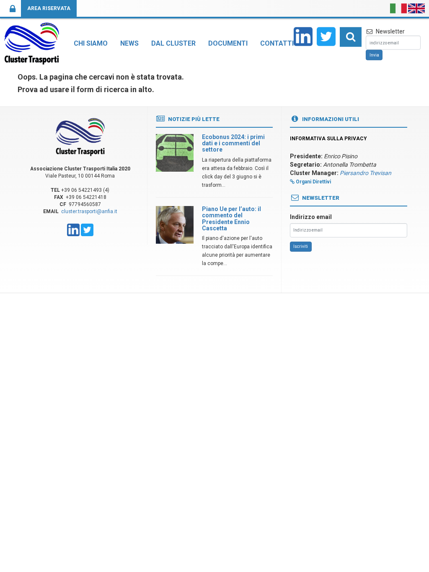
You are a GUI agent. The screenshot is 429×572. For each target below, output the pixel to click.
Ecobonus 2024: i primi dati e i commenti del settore (233, 143)
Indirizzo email (311, 217)
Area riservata (48, 8)
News (129, 43)
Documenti (228, 43)
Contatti (277, 43)
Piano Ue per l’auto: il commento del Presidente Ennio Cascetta (231, 219)
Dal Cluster (173, 43)
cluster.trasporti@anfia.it (89, 211)
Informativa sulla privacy (328, 139)
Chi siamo (91, 43)
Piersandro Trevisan (365, 173)
